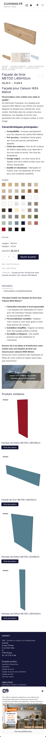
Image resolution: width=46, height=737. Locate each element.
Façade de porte (8, 669)
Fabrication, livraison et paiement (14, 685)
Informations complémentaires (18, 291)
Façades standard (18, 66)
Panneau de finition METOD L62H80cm (20, 557)
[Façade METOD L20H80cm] (38, 75)
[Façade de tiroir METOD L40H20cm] (43, 75)
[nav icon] (26, 5)
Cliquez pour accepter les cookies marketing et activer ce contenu (23, 377)
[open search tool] (43, 5)
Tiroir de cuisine (8, 677)
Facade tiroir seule (32, 273)
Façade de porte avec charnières (14, 672)
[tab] (7, 286)
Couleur (5, 180)
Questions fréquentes (10, 664)
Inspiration (6, 667)
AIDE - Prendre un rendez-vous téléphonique (18, 640)
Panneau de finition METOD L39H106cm (20, 443)
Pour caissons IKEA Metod (27, 275)
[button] (42, 691)
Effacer (5, 237)
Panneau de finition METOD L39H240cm (21, 613)
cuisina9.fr (13, 3)
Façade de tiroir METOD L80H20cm (18, 500)
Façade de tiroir (16, 68)
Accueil (5, 66)
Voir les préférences (23, 731)
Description (7, 286)
